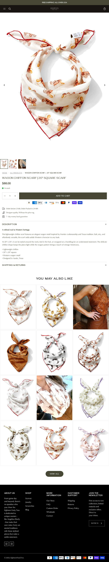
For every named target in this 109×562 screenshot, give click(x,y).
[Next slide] (104, 85)
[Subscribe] (101, 523)
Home (4, 173)
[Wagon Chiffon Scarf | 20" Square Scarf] (55, 443)
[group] (4, 164)
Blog (27, 510)
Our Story (50, 501)
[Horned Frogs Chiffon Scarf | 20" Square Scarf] (91, 397)
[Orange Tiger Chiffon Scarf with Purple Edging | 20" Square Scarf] (91, 443)
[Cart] (104, 8)
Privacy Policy (73, 508)
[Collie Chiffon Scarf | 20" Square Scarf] (91, 352)
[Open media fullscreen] (54, 85)
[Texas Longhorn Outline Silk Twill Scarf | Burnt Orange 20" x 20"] (18, 352)
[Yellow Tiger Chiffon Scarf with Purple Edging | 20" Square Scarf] (55, 307)
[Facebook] (6, 544)
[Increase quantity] (15, 196)
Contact (50, 516)
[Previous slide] (4, 85)
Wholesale (51, 512)
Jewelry (28, 502)
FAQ (48, 504)
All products (16, 173)
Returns (71, 504)
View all (54, 474)
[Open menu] (4, 8)
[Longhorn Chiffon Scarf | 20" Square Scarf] (18, 307)
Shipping (71, 501)
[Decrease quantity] (4, 196)
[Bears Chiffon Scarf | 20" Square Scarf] (18, 443)
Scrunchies (29, 506)
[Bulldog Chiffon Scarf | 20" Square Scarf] (18, 397)
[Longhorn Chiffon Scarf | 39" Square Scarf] (55, 397)
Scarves (28, 498)
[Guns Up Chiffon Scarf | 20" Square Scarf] (55, 352)
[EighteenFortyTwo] (54, 9)
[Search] (9, 8)
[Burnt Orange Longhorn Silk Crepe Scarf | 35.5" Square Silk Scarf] (91, 307)
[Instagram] (12, 544)
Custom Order (52, 508)
